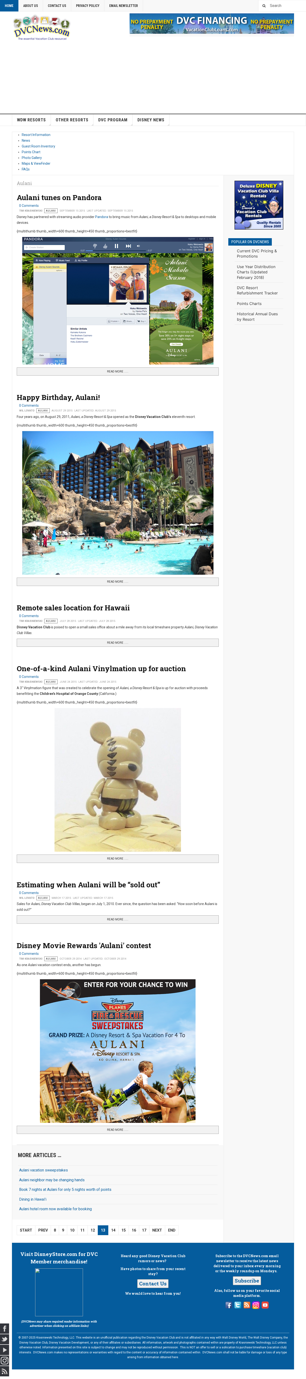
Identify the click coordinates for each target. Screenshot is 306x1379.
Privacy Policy (87, 6)
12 (93, 1230)
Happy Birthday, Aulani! (58, 397)
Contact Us (57, 6)
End (171, 1230)
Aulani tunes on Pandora (59, 197)
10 (72, 1230)
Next (157, 1230)
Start (26, 1230)
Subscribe (247, 1280)
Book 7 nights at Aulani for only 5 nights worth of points (65, 1189)
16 (134, 1230)
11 (82, 1230)
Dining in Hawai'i (32, 1199)
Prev (43, 1230)
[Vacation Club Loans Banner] (212, 23)
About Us (30, 6)
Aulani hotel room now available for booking (55, 1209)
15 (123, 1230)
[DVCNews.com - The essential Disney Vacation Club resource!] (42, 26)
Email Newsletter (123, 6)
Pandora (101, 217)
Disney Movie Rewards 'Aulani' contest (84, 945)
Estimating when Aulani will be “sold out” (88, 884)
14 (113, 1230)
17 (144, 1230)
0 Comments (29, 206)
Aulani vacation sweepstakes (43, 1170)
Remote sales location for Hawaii (73, 607)
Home (9, 6)
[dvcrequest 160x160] (259, 205)
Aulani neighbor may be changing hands (52, 1180)
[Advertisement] (153, 77)
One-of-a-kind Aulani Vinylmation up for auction (101, 668)
